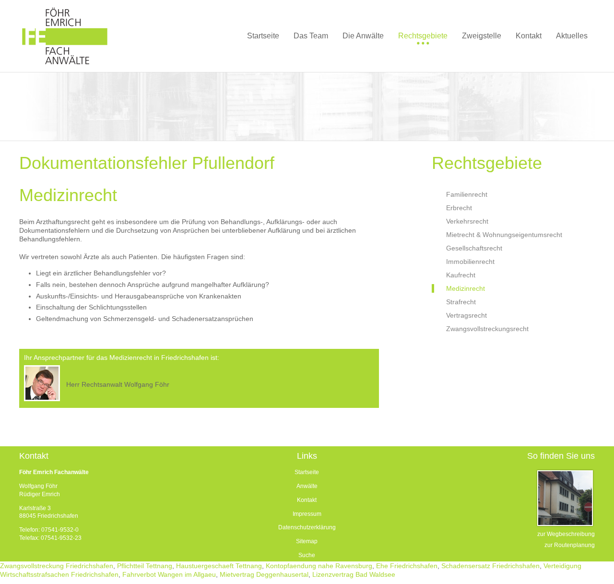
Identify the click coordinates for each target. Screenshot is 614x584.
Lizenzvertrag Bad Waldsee (353, 574)
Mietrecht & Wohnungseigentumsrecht (504, 234)
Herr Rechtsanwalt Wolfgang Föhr (117, 384)
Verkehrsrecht (467, 221)
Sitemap (307, 541)
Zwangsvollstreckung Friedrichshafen (56, 566)
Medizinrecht (465, 288)
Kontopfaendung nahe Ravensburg (319, 566)
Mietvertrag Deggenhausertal (264, 574)
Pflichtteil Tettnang (144, 566)
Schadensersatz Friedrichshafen (490, 566)
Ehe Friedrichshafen (406, 566)
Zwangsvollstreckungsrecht (487, 329)
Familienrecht (466, 194)
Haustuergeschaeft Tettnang (219, 566)
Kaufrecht (460, 275)
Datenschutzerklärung (307, 527)
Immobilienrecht (470, 261)
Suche (306, 555)
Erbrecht (459, 208)
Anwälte (307, 486)
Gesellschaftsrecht (474, 248)
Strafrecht (461, 302)
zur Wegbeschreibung (566, 534)
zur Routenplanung (569, 545)
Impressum (307, 514)
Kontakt (307, 500)
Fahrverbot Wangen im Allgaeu (169, 574)
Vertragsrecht (466, 315)
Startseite (307, 472)
